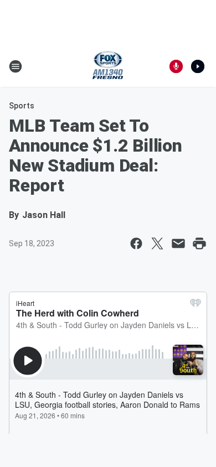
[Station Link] (108, 66)
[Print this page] (199, 243)
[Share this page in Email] (178, 243)
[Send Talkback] (176, 66)
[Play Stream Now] (197, 66)
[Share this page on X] (157, 243)
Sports (21, 105)
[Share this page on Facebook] (136, 243)
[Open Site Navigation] (15, 66)
